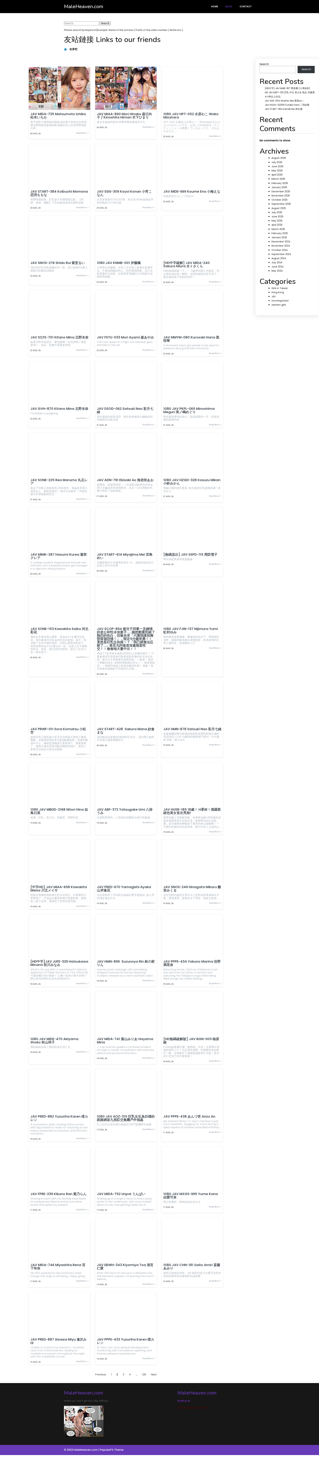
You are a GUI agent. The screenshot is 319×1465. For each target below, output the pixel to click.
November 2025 (280, 195)
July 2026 (276, 162)
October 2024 (279, 250)
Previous (100, 1374)
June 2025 (277, 216)
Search (264, 64)
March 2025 (278, 229)
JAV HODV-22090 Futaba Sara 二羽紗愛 (287, 105)
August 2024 (278, 258)
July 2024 (276, 262)
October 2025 (279, 199)
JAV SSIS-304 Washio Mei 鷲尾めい (284, 100)
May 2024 (277, 270)
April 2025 (276, 224)
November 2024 (280, 245)
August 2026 (278, 158)
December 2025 (280, 191)
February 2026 (279, 183)
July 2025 (276, 212)
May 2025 (276, 220)
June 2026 (277, 166)
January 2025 (279, 237)
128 (144, 1374)
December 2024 (280, 241)
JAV (273, 296)
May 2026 (277, 170)
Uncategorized (279, 300)
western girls (278, 304)
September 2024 (281, 254)
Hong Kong (277, 292)
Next (154, 1374)
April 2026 (277, 174)
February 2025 (279, 233)
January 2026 (279, 187)
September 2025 (281, 204)
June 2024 (277, 266)
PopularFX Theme (111, 1450)
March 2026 (278, 179)
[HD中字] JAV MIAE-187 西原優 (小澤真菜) (287, 88)
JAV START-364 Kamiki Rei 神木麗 (283, 109)
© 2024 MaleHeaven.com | (82, 1450)
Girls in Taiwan (279, 288)
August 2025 (278, 208)
